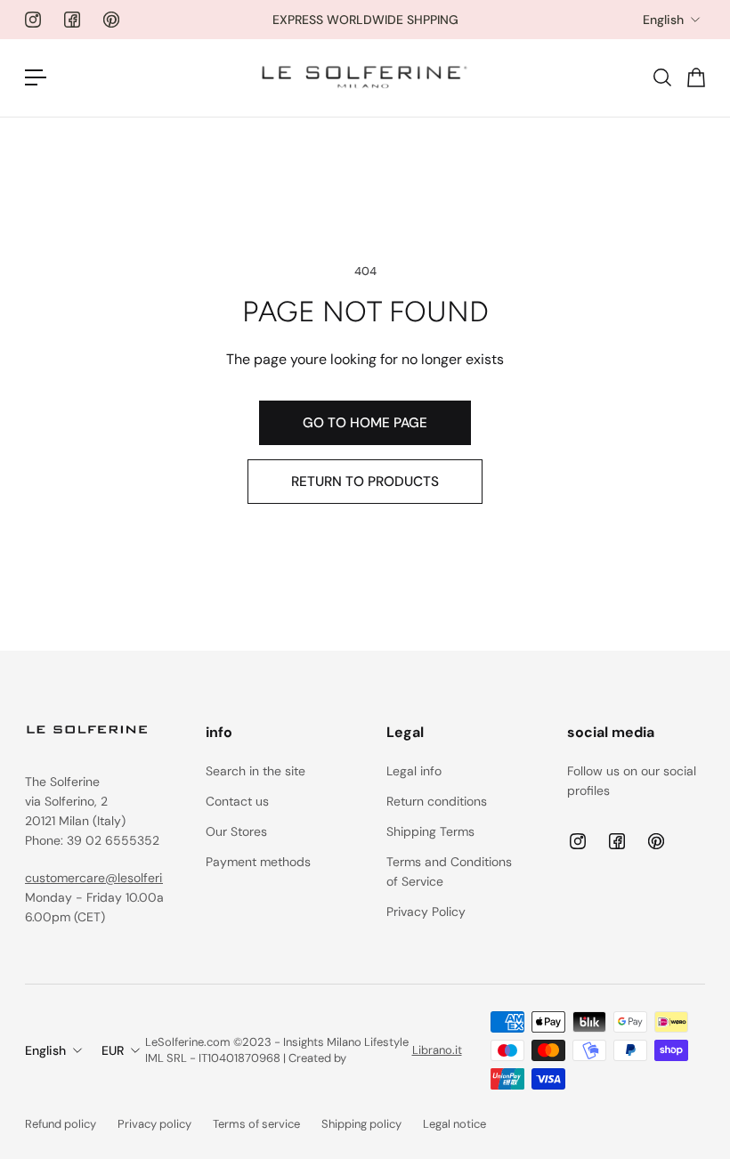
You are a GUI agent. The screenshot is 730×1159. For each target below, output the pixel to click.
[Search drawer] (661, 77)
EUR (112, 1050)
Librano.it (437, 1050)
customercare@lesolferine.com (114, 878)
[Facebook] (72, 19)
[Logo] (365, 77)
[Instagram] (33, 19)
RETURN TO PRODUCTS (365, 481)
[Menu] (35, 77)
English (663, 20)
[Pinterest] (111, 19)
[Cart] (695, 77)
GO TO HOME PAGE (365, 423)
